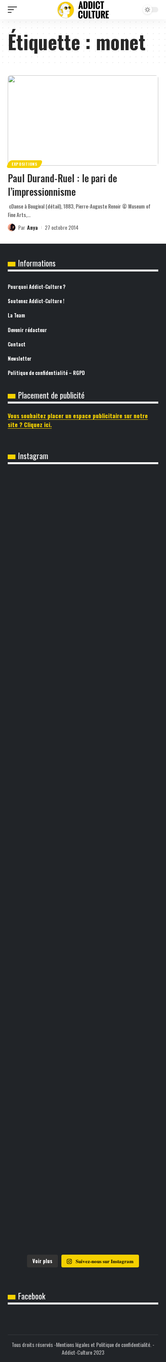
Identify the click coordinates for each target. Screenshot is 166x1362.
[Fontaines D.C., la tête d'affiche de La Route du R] (83, 776)
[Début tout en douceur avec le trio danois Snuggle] (83, 1120)
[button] (14, 10)
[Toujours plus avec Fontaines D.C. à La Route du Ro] (83, 690)
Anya (32, 227)
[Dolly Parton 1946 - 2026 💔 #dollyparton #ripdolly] (83, 605)
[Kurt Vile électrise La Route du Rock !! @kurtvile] (83, 862)
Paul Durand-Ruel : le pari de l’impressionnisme (62, 184)
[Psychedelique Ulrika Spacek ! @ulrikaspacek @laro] (83, 948)
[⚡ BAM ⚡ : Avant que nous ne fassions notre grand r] (83, 519)
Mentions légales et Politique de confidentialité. (103, 1344)
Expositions (24, 164)
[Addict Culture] (83, 10)
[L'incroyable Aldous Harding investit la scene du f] (83, 1034)
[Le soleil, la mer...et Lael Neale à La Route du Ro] (83, 1206)
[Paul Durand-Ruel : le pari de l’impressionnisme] (83, 120)
